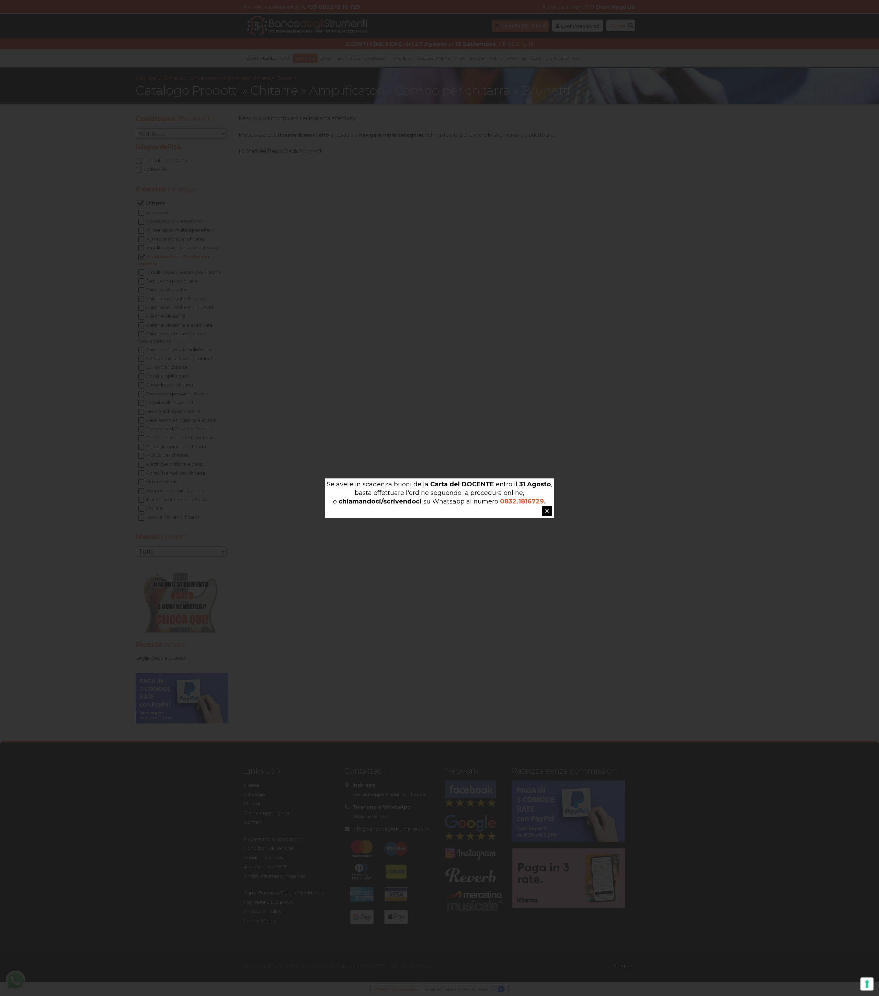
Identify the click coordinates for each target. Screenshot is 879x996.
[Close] (547, 511)
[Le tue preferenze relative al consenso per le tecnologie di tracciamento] (867, 984)
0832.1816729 (522, 501)
